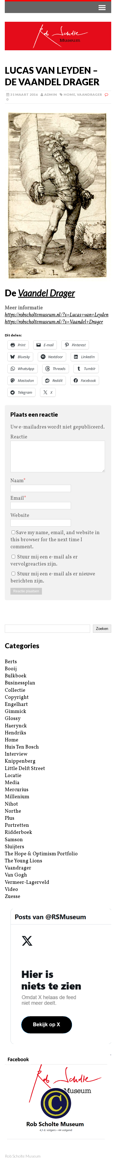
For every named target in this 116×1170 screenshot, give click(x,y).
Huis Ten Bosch (22, 747)
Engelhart (16, 704)
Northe (13, 811)
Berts (11, 662)
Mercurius (16, 789)
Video (11, 889)
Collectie (15, 690)
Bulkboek (15, 676)
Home (69, 94)
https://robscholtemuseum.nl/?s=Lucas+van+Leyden (56, 315)
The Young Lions (23, 861)
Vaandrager (89, 94)
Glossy (13, 718)
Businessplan (20, 683)
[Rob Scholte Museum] (58, 36)
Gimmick (15, 711)
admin (50, 94)
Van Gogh (16, 875)
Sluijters (14, 847)
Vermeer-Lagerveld (27, 882)
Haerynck (16, 726)
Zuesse (12, 896)
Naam (16, 480)
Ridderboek (18, 832)
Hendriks (15, 733)
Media (12, 782)
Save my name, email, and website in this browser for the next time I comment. (55, 540)
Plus (9, 818)
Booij (11, 669)
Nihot (11, 804)
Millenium (17, 797)
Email (17, 498)
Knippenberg (20, 761)
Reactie (18, 437)
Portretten (17, 825)
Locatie (13, 775)
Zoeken (102, 629)
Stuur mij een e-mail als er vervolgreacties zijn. (44, 561)
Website (19, 515)
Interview (16, 754)
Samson (14, 839)
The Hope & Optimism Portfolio (41, 854)
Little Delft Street (25, 768)
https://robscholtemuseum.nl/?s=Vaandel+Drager (54, 322)
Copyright (17, 697)
